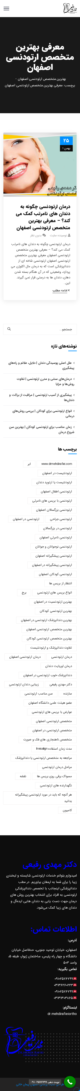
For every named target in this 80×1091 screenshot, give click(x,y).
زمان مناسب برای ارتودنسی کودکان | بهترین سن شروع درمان (41, 429)
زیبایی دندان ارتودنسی (24, 684)
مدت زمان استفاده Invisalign (54, 748)
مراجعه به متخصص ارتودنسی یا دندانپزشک (43, 758)
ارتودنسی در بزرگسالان (57, 528)
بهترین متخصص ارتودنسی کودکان (49, 638)
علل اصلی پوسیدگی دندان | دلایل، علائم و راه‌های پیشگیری (41, 365)
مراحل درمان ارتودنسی (57, 767)
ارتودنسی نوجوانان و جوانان (53, 546)
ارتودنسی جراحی (61, 519)
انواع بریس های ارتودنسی (54, 592)
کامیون (67, 810)
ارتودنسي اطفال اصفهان (56, 491)
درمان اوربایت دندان (58, 666)
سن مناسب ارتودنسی (39, 693)
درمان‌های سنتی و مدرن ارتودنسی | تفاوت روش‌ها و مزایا (45, 381)
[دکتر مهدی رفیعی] (70, 8)
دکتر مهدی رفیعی (60, 684)
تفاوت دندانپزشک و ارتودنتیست (51, 647)
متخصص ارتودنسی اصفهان (54, 721)
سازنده (67, 693)
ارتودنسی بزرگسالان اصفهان (54, 509)
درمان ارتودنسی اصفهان (25, 656)
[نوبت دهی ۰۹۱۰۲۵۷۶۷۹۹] (70, 1082)
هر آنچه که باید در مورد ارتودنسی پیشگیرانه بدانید (43, 798)
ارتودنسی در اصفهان (26, 519)
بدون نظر (36, 235)
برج (24, 592)
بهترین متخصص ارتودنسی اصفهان (42, 79)
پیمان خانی (22, 1084)
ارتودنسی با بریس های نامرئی (52, 500)
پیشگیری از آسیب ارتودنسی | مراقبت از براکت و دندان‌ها (41, 397)
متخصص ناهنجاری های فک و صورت (47, 739)
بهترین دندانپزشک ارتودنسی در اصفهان (46, 620)
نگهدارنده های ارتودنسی (56, 785)
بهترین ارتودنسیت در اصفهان (53, 601)
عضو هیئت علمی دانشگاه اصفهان (50, 702)
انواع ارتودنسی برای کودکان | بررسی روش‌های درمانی (43, 413)
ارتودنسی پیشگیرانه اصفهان (53, 555)
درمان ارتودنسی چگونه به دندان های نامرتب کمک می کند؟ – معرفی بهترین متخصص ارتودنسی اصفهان (43, 217)
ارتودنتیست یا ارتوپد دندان (54, 482)
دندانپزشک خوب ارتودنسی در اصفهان (47, 675)
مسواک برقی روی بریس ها (54, 776)
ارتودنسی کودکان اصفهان (55, 574)
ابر (29, 464)
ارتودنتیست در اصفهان (57, 473)
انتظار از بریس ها (60, 583)
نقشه (23, 776)
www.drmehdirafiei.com (56, 464)
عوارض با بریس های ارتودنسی (52, 712)
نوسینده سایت (58, 235)
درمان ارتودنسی (61, 656)
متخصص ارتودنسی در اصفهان (52, 730)
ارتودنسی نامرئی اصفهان (55, 537)
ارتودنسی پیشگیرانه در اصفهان (52, 565)
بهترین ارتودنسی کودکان (56, 611)
